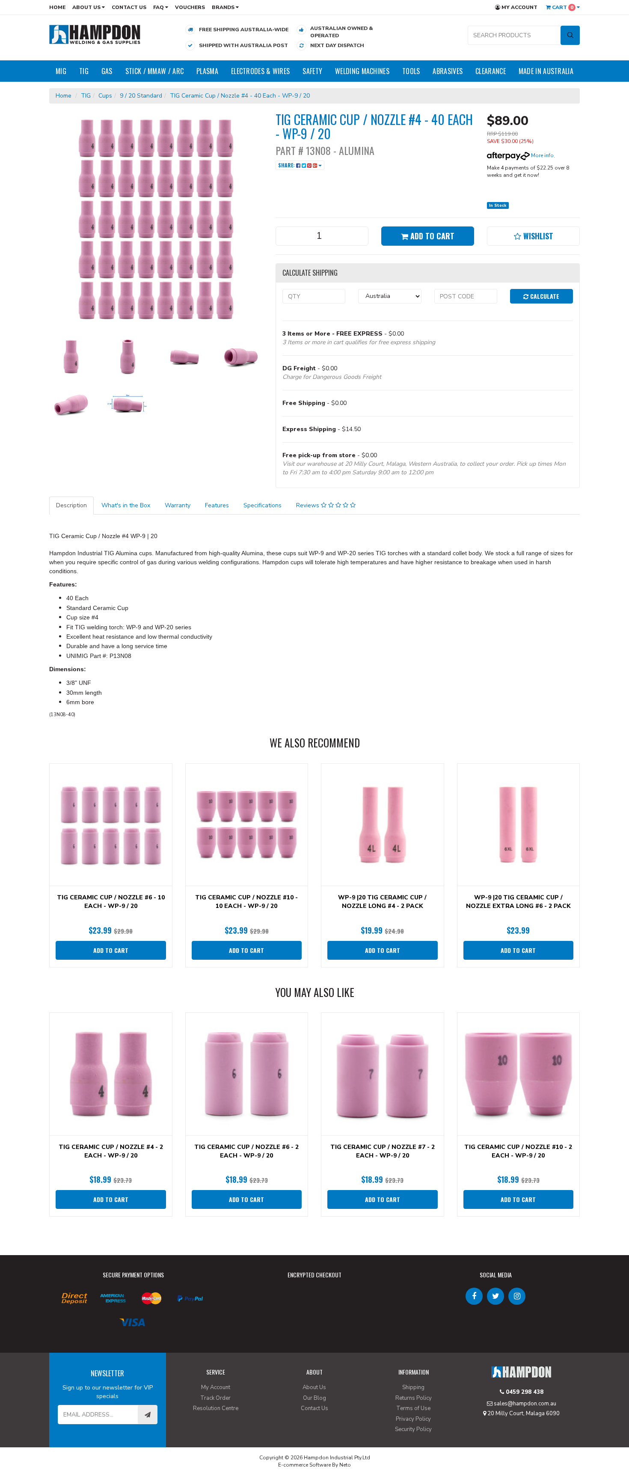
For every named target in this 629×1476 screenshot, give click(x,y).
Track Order (215, 1398)
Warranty (177, 505)
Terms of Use (413, 1408)
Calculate (543, 296)
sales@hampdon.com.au (524, 1404)
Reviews (308, 505)
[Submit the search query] (570, 35)
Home (57, 7)
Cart (562, 7)
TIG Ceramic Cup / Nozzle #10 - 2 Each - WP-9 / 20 (518, 1151)
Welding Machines (362, 71)
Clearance (490, 71)
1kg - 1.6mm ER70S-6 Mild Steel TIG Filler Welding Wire (69, 1441)
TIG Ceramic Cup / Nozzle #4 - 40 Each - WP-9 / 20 (240, 96)
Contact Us (129, 7)
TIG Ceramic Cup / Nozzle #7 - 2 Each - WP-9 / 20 (382, 1151)
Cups (105, 96)
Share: (287, 165)
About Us (87, 7)
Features (217, 505)
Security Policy (413, 1429)
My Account (518, 7)
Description (71, 505)
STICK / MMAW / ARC (154, 71)
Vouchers (190, 7)
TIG (84, 71)
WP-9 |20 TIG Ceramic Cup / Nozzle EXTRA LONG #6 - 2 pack (518, 901)
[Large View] (71, 356)
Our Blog (314, 1398)
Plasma (207, 71)
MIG (61, 71)
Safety (312, 71)
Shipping (413, 1387)
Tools (411, 71)
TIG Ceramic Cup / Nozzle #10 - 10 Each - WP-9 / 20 (246, 901)
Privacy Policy (413, 1419)
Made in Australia (546, 71)
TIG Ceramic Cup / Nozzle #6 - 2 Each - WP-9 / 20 (246, 1151)
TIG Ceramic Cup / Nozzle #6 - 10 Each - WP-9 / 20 (111, 901)
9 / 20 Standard (141, 96)
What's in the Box (125, 505)
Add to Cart (431, 235)
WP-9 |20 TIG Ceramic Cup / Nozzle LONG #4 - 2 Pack (382, 901)
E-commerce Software (304, 1464)
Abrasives (448, 71)
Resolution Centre (215, 1408)
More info (542, 155)
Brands (224, 7)
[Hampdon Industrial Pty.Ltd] (95, 34)
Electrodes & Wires (260, 71)
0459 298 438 (523, 1392)
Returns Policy (413, 1398)
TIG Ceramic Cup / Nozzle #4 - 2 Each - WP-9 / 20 (111, 1151)
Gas (107, 71)
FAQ (159, 7)
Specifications (262, 505)
